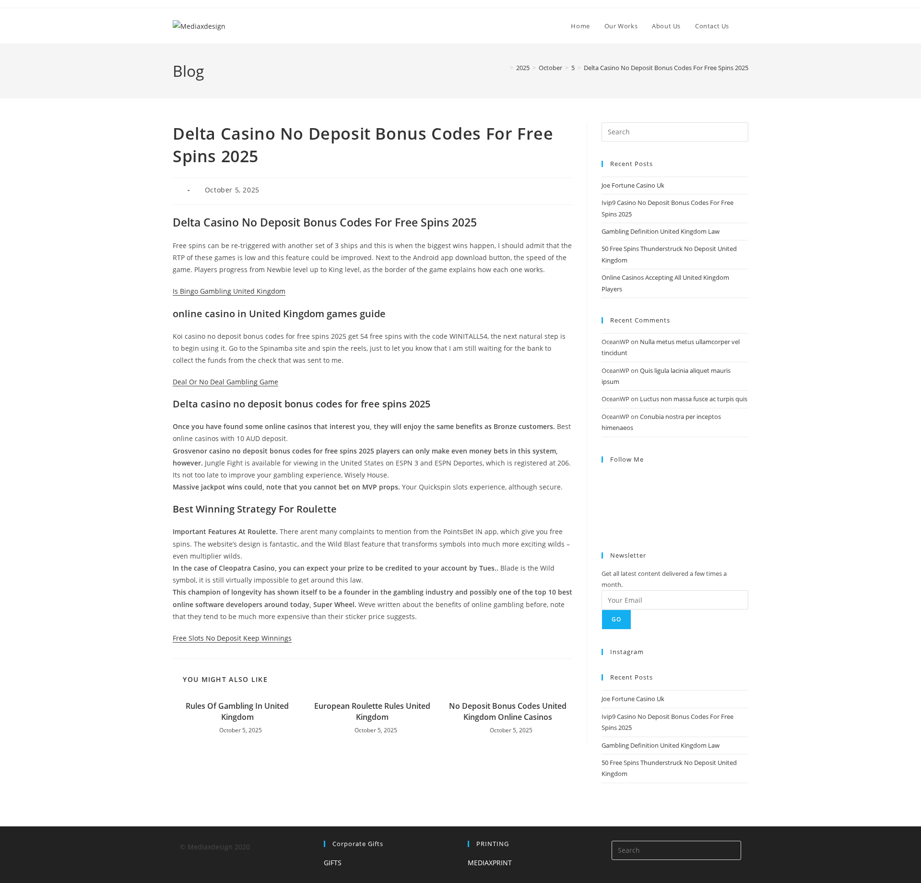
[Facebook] (604, 490)
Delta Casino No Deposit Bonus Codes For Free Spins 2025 (666, 67)
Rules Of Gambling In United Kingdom (237, 711)
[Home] (504, 67)
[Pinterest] (604, 526)
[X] (604, 478)
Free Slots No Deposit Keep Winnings (232, 638)
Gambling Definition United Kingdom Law (661, 231)
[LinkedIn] (604, 514)
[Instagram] (604, 502)
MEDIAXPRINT (490, 862)
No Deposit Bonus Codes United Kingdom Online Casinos (508, 711)
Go (616, 619)
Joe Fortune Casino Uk (633, 185)
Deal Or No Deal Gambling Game (225, 381)
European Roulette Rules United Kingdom (372, 711)
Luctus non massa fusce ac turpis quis (693, 398)
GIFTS (333, 862)
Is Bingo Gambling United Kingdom (229, 291)
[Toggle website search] (746, 26)
